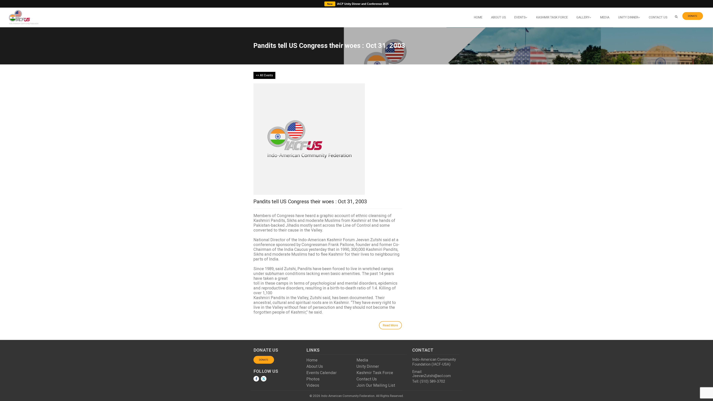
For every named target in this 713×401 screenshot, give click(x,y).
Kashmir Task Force (552, 17)
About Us (498, 17)
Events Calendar (321, 372)
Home (478, 17)
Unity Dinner (628, 17)
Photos (313, 379)
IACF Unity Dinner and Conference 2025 (358, 3)
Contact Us (658, 17)
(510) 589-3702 (432, 381)
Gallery (582, 17)
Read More (390, 325)
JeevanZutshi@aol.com (431, 376)
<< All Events (264, 75)
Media (604, 17)
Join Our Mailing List (375, 385)
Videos (312, 385)
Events (519, 17)
